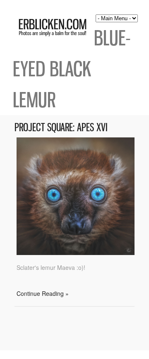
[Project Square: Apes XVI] (76, 252)
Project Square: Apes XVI (61, 127)
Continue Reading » (43, 293)
